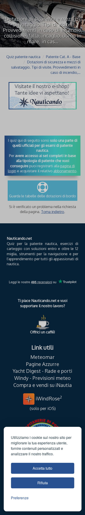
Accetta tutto (42, 468)
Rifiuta (42, 482)
